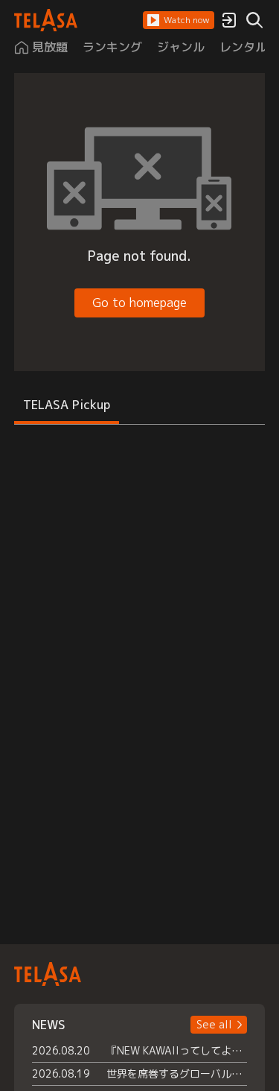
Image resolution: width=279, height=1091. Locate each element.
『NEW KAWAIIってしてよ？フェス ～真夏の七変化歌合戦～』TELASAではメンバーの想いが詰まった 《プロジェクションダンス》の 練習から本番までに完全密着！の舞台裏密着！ (177, 1050)
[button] (178, 20)
